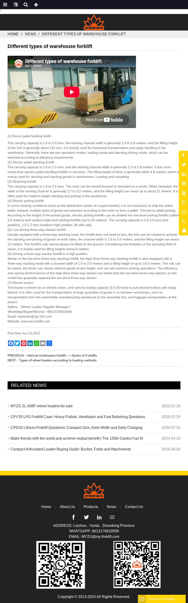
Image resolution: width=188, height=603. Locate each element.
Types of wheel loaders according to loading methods (58, 360)
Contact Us (134, 507)
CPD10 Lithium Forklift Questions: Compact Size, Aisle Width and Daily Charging (76, 428)
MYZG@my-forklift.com (100, 537)
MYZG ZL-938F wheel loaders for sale (42, 406)
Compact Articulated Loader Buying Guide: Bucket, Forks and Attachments (71, 449)
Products (91, 507)
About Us (67, 507)
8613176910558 (105, 531)
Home (13, 34)
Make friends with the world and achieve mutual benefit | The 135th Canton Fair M (77, 438)
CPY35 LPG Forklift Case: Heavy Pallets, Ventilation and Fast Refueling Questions (78, 417)
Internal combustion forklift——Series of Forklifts (62, 355)
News (30, 34)
